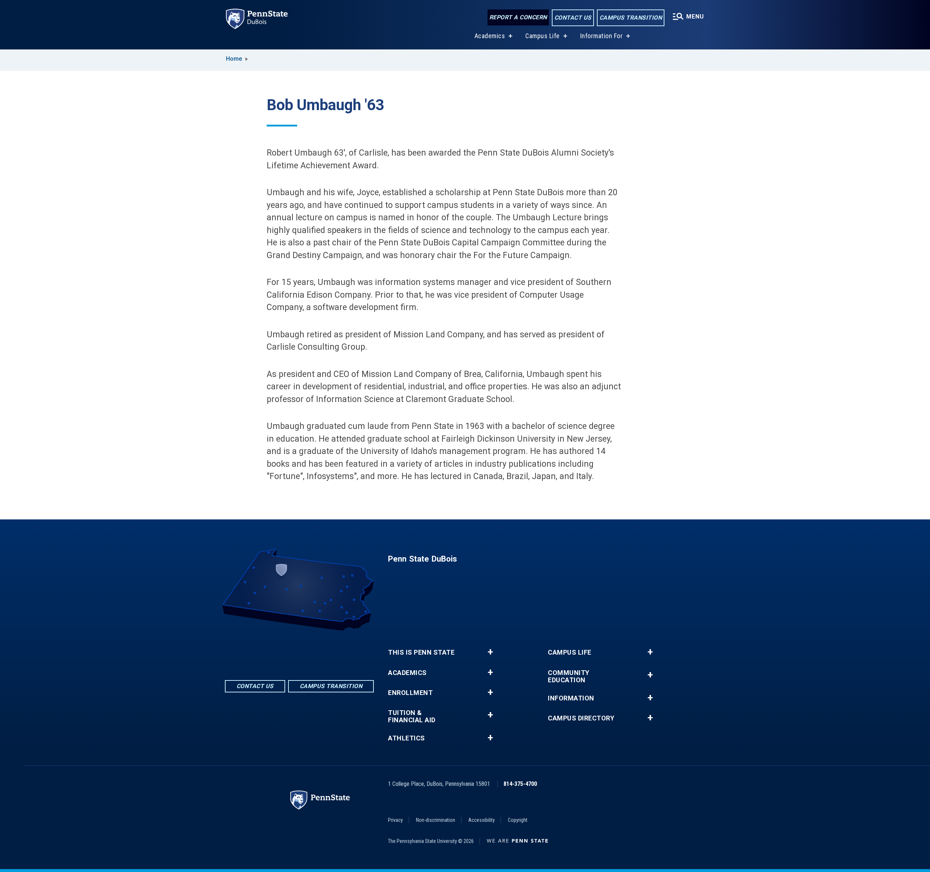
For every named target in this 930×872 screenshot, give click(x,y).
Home (234, 58)
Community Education (569, 676)
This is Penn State (421, 652)
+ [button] (490, 652)
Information (571, 698)
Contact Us (572, 17)
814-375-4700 (520, 783)
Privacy (395, 820)
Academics (489, 36)
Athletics (406, 738)
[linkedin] (299, 651)
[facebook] (280, 651)
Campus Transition (630, 17)
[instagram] (318, 651)
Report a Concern (518, 17)
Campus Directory (581, 718)
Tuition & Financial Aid (412, 716)
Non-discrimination (435, 820)
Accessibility (481, 820)
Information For (601, 36)
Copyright (517, 820)
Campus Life (542, 36)
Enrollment (410, 692)
